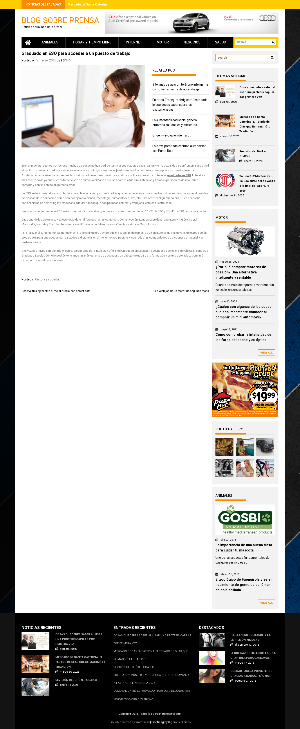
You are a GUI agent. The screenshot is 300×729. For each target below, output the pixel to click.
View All (266, 352)
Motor (163, 42)
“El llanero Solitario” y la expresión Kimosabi (250, 637)
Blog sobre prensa (60, 20)
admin (65, 60)
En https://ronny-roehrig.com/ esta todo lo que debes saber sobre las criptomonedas (180, 104)
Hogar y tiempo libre (92, 42)
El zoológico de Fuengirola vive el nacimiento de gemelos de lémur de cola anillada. (243, 584)
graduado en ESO (179, 175)
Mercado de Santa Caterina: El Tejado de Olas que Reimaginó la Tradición (254, 124)
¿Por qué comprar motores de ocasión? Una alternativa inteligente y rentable (240, 272)
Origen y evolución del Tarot (171, 135)
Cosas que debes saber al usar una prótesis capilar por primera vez (257, 92)
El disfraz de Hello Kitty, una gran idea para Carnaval (253, 655)
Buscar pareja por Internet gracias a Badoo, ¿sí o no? (252, 673)
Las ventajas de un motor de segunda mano (181, 291)
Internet (134, 42)
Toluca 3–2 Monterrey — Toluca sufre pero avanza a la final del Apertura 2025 (257, 183)
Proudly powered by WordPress (130, 722)
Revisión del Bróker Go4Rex (253, 154)
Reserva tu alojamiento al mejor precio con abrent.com (56, 291)
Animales (50, 42)
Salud (220, 42)
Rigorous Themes (179, 722)
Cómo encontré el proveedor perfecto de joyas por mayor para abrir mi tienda (152, 694)
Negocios (192, 42)
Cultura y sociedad (48, 279)
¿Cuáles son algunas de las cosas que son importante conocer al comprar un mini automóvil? (243, 312)
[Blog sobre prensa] (28, 42)
